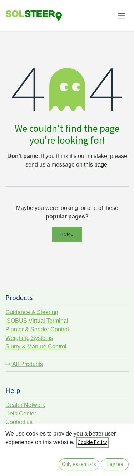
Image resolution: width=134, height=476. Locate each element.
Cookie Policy (92, 442)
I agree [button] (114, 464)
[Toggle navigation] (121, 15)
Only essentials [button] (79, 464)
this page (95, 165)
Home (66, 234)
